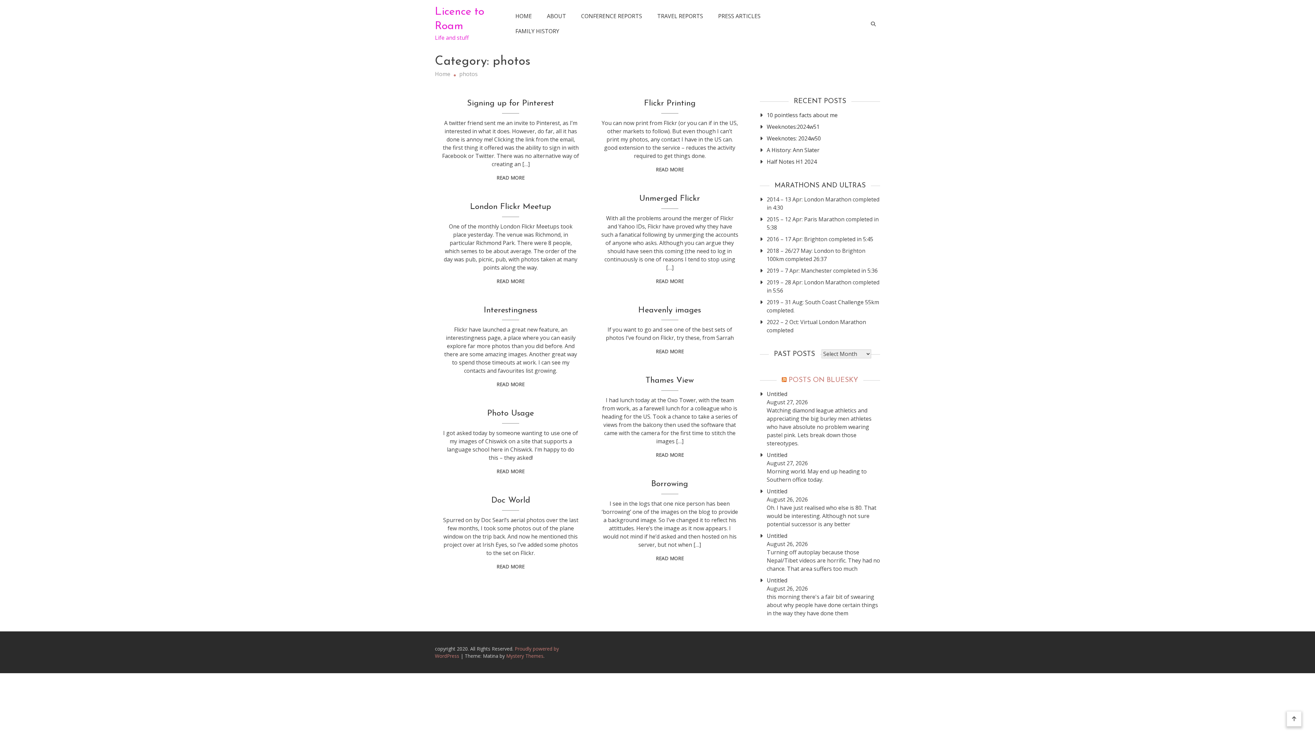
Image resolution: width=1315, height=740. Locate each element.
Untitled (777, 394)
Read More (511, 177)
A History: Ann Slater (793, 150)
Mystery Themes (524, 656)
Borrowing (669, 484)
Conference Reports (611, 16)
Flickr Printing (670, 103)
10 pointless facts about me (802, 115)
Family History (537, 31)
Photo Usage (510, 413)
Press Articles (739, 16)
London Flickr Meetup (510, 207)
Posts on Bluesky (823, 380)
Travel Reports (680, 16)
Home (523, 16)
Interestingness (510, 310)
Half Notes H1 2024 (792, 161)
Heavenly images (669, 310)
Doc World (510, 500)
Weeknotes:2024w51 (793, 127)
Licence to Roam (459, 19)
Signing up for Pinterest (510, 103)
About (556, 16)
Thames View (670, 381)
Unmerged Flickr (669, 199)
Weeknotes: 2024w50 (794, 138)
